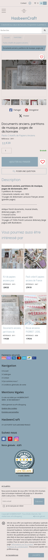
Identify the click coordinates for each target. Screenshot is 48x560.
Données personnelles (10, 412)
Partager (17, 110)
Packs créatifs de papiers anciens (15, 43)
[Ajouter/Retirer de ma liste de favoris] (42, 161)
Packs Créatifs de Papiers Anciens (18, 135)
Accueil (7, 37)
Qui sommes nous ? (10, 381)
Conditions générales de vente (14, 385)
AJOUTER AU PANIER (19, 161)
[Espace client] (30, 3)
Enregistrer (34, 110)
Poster (26, 115)
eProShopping (16, 516)
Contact (23, 3)
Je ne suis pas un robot (14, 506)
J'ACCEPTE (36, 555)
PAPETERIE (17, 37)
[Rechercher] (45, 30)
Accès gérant (40, 516)
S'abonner (39, 501)
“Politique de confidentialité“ (17, 547)
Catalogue (7, 374)
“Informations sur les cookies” (22, 544)
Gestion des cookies (9, 408)
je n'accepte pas (12, 555)
